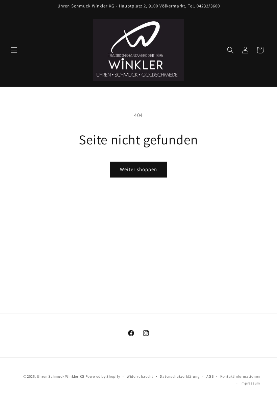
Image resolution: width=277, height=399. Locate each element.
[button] (14, 50)
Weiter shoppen (138, 169)
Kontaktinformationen (240, 376)
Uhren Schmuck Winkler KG (60, 376)
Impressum (250, 383)
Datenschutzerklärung (180, 376)
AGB (209, 376)
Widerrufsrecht (140, 376)
